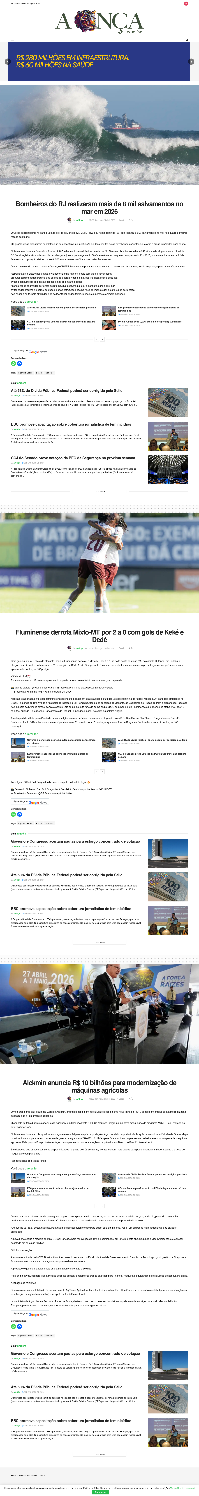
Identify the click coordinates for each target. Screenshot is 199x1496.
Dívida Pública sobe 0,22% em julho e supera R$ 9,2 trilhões (150, 321)
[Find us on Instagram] (186, 3)
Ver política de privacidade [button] (183, 1488)
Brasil (121, 219)
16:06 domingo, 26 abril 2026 (102, 1098)
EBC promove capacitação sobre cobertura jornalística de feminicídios (148, 309)
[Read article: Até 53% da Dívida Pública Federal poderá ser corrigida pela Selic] (18, 311)
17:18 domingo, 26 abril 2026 (102, 648)
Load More (99, 491)
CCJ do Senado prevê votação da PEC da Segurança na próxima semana (61, 323)
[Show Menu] (12, 40)
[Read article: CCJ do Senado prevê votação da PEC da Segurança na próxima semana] (18, 325)
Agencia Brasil (25, 372)
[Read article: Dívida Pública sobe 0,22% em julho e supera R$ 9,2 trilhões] (109, 325)
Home (13, 1475)
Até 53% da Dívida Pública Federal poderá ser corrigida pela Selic (61, 307)
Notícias (50, 372)
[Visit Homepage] (99, 22)
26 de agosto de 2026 (39, 311)
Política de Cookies (28, 1475)
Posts (42, 1475)
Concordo (100, 1492)
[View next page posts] (102, 339)
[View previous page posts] (96, 339)
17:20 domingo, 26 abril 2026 (102, 219)
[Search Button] (187, 39)
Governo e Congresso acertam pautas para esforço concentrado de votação (61, 741)
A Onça (79, 219)
